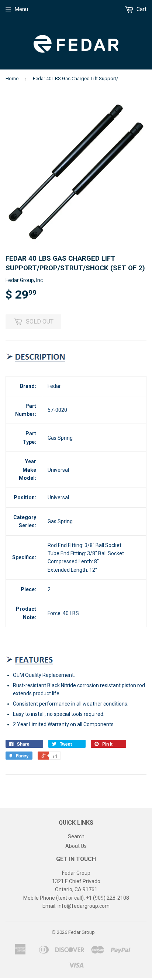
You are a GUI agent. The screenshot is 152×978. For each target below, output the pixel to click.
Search (76, 836)
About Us (76, 846)
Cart (140, 9)
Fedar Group (81, 932)
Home (12, 78)
